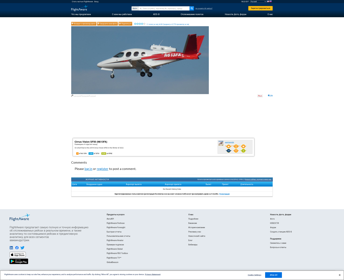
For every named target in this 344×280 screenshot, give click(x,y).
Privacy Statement (152, 274)
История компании (196, 227)
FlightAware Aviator (115, 240)
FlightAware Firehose (116, 223)
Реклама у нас (194, 232)
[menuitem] (81, 14)
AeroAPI (110, 219)
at (107, 153)
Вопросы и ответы (278, 247)
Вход (96, 2)
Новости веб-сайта (196, 236)
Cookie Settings (254, 275)
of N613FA (82, 153)
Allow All (273, 275)
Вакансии (192, 223)
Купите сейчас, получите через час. (258, 179)
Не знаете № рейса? (204, 8)
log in (88, 169)
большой (85, 96)
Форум (273, 227)
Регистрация (224, 194)
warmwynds (229, 142)
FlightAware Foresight (116, 227)
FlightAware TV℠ (114, 258)
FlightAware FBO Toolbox (117, 253)
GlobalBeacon (112, 262)
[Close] (340, 275)
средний (77, 96)
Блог (190, 240)
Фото (272, 219)
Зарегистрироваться (260, 8)
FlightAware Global (115, 249)
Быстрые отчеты (114, 232)
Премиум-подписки (115, 245)
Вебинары (192, 245)
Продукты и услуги (115, 214)
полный (93, 96)
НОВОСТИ (274, 223)
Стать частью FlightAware (82, 2)
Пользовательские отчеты (118, 236)
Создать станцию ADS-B (281, 232)
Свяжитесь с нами (278, 243)
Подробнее (193, 219)
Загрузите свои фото (108, 24)
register (102, 169)
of (94, 153)
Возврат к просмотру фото (84, 24)
